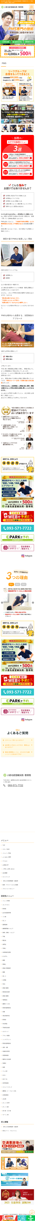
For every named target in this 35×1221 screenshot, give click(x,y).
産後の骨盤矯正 (7, 968)
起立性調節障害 (7, 912)
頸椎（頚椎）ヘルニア (8, 932)
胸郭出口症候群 (7, 1059)
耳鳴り (4, 948)
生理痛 (4, 980)
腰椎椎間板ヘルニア (8, 928)
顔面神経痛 (5, 1055)
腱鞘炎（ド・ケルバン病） (10, 1091)
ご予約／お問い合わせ (8, 869)
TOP (4, 845)
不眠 (4, 936)
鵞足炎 (4, 940)
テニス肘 (5, 1071)
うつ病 (4, 916)
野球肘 (4, 1019)
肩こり (4, 976)
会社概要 (5, 873)
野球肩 (4, 908)
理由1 (11, 584)
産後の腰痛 (5, 996)
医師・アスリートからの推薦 (10, 884)
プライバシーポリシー (8, 888)
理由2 (17, 584)
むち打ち (5, 956)
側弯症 (4, 944)
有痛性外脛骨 (6, 1051)
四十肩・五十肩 (7, 1110)
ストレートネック (7, 1087)
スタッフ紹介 (6, 849)
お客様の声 (5, 865)
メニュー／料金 (7, 853)
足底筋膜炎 (5, 1095)
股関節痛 (5, 924)
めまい (4, 1075)
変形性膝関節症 (7, 1007)
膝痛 (4, 960)
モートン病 (5, 1114)
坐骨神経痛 (5, 1083)
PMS (4, 984)
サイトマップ (6, 877)
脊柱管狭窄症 (6, 1015)
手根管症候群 (6, 1027)
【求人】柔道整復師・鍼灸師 (10, 881)
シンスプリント (7, 1039)
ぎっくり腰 (5, 1107)
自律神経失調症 (7, 952)
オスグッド (5, 1031)
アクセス (5, 861)
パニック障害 (6, 900)
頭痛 (4, 1011)
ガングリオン (6, 904)
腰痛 (4, 972)
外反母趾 (5, 1023)
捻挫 (4, 1067)
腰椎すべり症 (6, 1004)
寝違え (4, 964)
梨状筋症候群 (6, 992)
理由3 (23, 584)
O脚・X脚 (5, 1047)
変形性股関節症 (7, 1043)
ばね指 (4, 1099)
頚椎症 (4, 1063)
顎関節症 (5, 1000)
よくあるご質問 (7, 857)
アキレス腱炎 (6, 1035)
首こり (4, 920)
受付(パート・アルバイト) (9, 1130)
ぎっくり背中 (6, 1102)
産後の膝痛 (5, 988)
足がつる (5, 1079)
